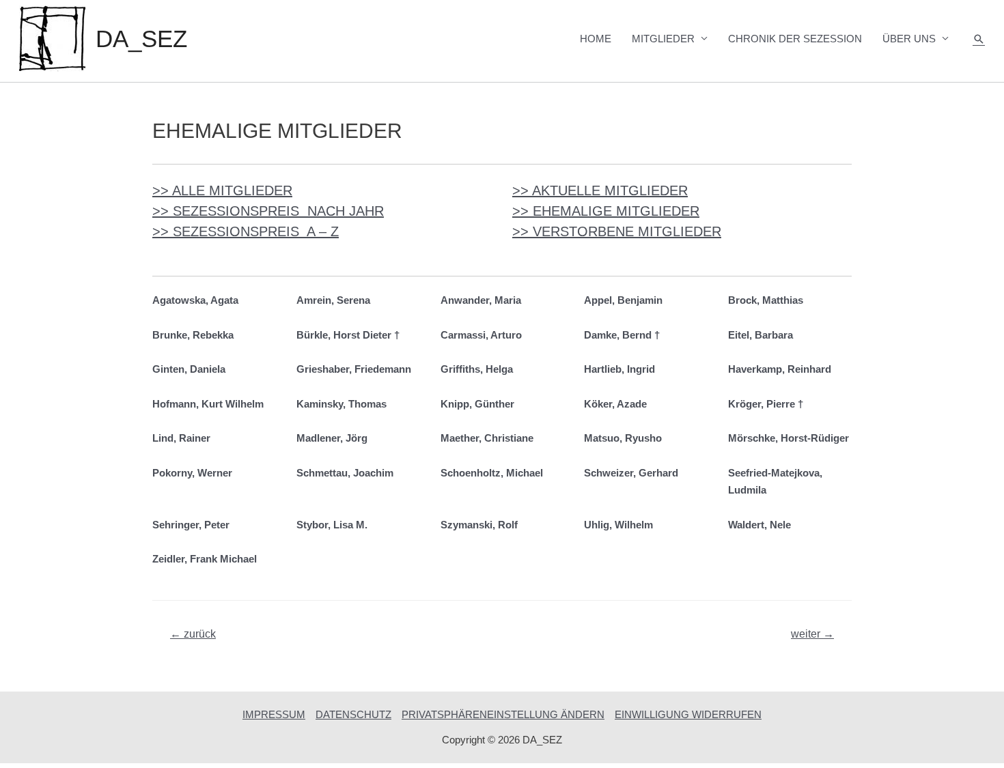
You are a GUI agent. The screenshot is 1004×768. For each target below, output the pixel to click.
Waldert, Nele (759, 524)
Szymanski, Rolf (479, 524)
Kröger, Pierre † (765, 404)
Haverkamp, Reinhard (779, 369)
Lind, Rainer (181, 438)
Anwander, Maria (481, 300)
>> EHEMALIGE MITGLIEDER (605, 210)
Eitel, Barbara (760, 335)
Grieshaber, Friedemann (353, 369)
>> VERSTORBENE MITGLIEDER (616, 231)
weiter (812, 634)
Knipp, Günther (477, 404)
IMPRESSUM (273, 714)
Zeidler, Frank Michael (204, 559)
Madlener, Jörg (331, 438)
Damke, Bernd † (622, 335)
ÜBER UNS (909, 38)
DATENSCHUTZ (353, 714)
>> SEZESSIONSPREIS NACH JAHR (268, 210)
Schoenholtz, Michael (492, 473)
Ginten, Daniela (188, 369)
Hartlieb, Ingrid (619, 369)
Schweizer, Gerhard (631, 473)
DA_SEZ (141, 38)
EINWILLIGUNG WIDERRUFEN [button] (688, 714)
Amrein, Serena (333, 300)
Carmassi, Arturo (481, 335)
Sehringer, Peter (190, 524)
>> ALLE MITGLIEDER (222, 190)
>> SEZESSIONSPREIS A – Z (245, 231)
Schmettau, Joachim (344, 473)
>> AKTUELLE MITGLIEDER (600, 190)
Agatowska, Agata (195, 300)
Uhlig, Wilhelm (618, 524)
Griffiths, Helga (477, 369)
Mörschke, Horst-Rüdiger (788, 438)
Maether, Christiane (487, 438)
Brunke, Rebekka (193, 335)
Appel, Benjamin (623, 300)
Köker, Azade (615, 404)
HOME (595, 38)
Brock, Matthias (765, 300)
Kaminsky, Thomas (341, 404)
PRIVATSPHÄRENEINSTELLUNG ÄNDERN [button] (503, 714)
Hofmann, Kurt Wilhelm (208, 404)
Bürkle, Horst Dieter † (348, 335)
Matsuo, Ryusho (623, 438)
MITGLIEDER (663, 38)
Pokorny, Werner (192, 473)
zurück (193, 634)
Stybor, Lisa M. (331, 524)
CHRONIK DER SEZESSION (795, 38)
